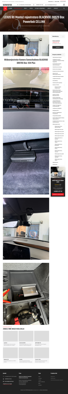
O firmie (10, 8)
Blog (39, 383)
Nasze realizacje (18, 8)
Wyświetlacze (55, 162)
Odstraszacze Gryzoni (57, 57)
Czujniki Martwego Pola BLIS (58, 76)
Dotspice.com (36, 390)
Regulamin (53, 376)
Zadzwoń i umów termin (58, 194)
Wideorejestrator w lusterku (58, 138)
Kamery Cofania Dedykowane (58, 87)
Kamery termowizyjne (57, 69)
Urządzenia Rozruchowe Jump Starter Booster (58, 122)
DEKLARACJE (50, 1)
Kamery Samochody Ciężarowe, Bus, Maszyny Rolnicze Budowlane (57, 91)
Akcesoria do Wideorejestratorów (57, 74)
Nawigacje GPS (56, 110)
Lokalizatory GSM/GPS (57, 108)
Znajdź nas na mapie (7, 383)
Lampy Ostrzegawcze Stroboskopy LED (57, 106)
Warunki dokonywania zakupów (57, 380)
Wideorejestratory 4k (59, 129)
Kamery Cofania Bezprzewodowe (56, 95)
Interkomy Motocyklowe (57, 82)
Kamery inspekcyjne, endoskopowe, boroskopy (58, 98)
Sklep (25, 8)
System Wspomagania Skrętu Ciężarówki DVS (58, 118)
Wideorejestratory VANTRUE (58, 156)
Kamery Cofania (56, 84)
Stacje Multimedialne (57, 115)
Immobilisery (55, 80)
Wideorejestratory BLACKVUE (58, 145)
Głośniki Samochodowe (57, 67)
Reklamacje (53, 378)
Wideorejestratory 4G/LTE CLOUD (58, 127)
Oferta (31, 8)
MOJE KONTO (63, 1)
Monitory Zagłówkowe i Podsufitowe (57, 113)
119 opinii (56, 185)
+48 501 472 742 (39, 4)
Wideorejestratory (56, 124)
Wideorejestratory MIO (59, 153)
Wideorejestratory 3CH (59, 131)
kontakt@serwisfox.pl (51, 4)
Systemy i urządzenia (40, 8)
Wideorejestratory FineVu (58, 148)
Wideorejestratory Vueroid (58, 151)
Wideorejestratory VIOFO (58, 160)
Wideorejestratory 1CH (59, 135)
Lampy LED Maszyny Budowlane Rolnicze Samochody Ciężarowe (57, 102)
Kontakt (56, 8)
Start (19, 25)
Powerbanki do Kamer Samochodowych (57, 64)
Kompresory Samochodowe (58, 71)
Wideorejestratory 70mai (58, 142)
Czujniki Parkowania (57, 78)
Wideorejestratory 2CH (59, 133)
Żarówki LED (55, 164)
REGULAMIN (57, 1)
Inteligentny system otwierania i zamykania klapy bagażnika (58, 60)
